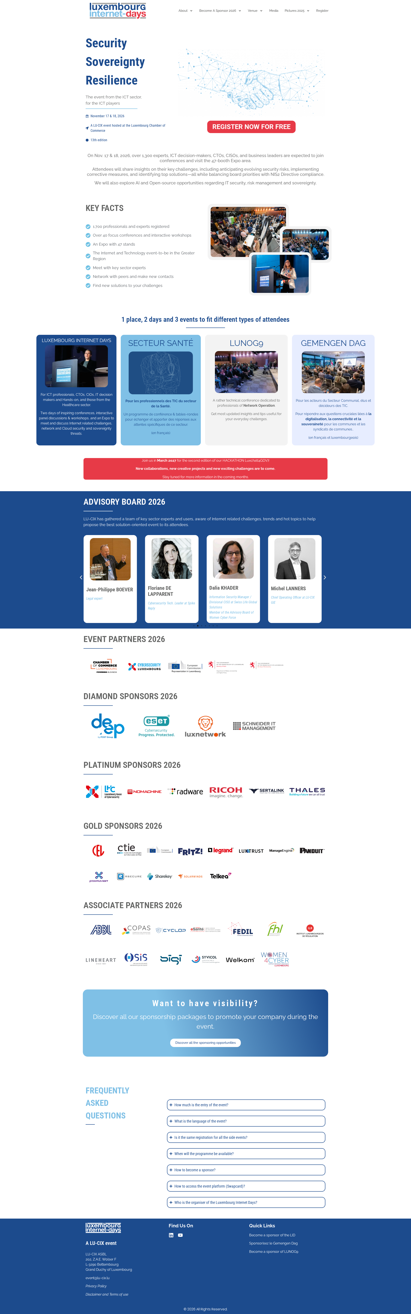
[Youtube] (180, 1235)
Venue (253, 11)
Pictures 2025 (294, 11)
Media (273, 11)
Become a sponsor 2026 (217, 11)
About (183, 11)
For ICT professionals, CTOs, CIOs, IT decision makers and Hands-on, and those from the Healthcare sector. (76, 400)
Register (322, 11)
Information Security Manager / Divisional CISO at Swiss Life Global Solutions (172, 602)
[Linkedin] (171, 1235)
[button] (81, 577)
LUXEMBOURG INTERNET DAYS (76, 340)
